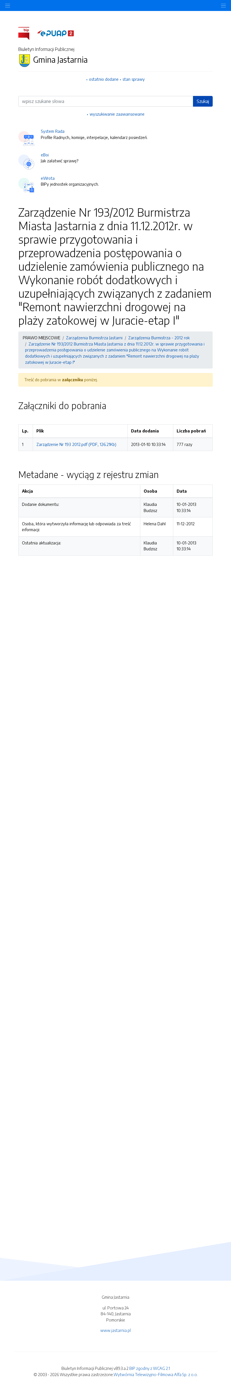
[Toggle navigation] (223, 5)
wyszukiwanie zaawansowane (117, 113)
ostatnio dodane (104, 79)
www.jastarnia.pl (115, 1330)
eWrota (48, 178)
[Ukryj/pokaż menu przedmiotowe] (8, 5)
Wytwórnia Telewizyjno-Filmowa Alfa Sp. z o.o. (156, 1374)
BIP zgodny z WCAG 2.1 (149, 1368)
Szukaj (203, 101)
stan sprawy (134, 79)
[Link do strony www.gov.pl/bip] (27, 32)
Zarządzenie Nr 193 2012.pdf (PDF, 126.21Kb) (76, 444)
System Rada (53, 131)
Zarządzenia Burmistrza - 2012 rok (159, 337)
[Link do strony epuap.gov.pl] (55, 32)
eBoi (45, 154)
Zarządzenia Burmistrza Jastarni (94, 337)
